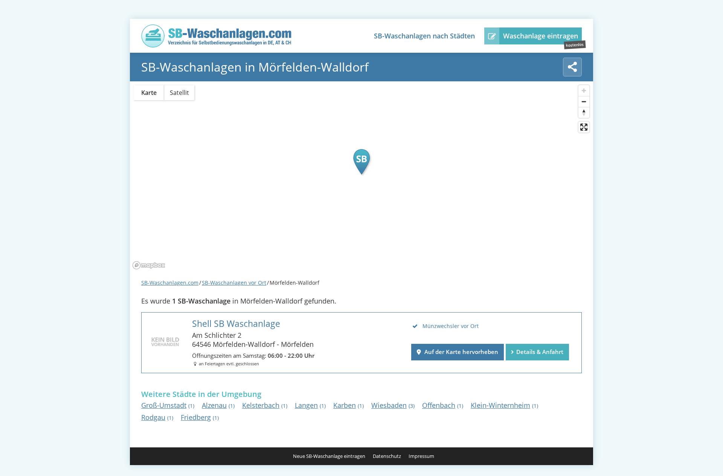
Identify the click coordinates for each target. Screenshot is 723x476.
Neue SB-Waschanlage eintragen (329, 456)
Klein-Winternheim (504, 405)
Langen (310, 405)
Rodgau (157, 417)
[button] (361, 162)
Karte (149, 92)
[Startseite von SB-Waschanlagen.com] (216, 45)
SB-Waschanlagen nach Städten (424, 35)
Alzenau (218, 405)
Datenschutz (387, 456)
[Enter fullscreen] (583, 127)
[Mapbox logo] (148, 265)
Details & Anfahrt (539, 351)
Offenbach (442, 405)
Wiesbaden (393, 405)
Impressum (421, 456)
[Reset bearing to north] (583, 112)
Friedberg (200, 417)
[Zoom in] (583, 90)
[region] (361, 176)
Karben (348, 405)
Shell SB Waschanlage (236, 324)
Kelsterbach (264, 405)
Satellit (179, 92)
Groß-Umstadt (167, 405)
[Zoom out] (583, 101)
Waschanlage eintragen (540, 35)
